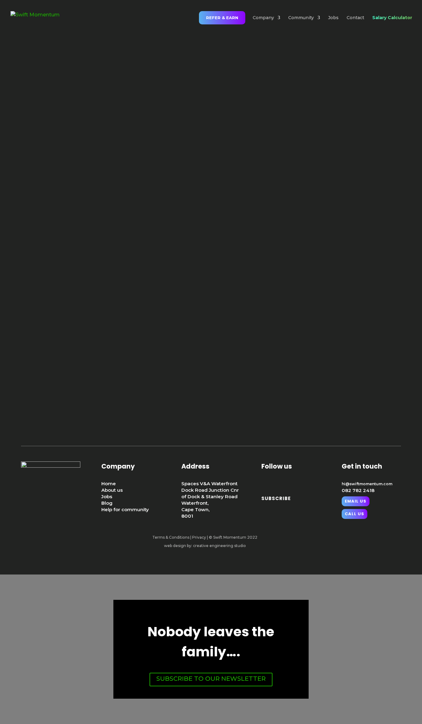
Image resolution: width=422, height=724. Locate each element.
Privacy (199, 537)
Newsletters (343, 251)
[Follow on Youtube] (297, 481)
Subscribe (276, 498)
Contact (355, 17)
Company (263, 17)
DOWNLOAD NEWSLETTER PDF (211, 218)
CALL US (354, 514)
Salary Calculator (392, 17)
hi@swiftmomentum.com (367, 484)
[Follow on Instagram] (282, 481)
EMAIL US (211, 396)
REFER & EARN (222, 17)
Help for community (125, 509)
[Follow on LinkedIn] (267, 481)
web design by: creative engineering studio (205, 545)
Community (301, 17)
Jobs (333, 17)
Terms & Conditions (170, 537)
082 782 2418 (358, 490)
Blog (106, 503)
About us (112, 490)
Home (108, 483)
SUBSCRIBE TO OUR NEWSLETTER (211, 678)
